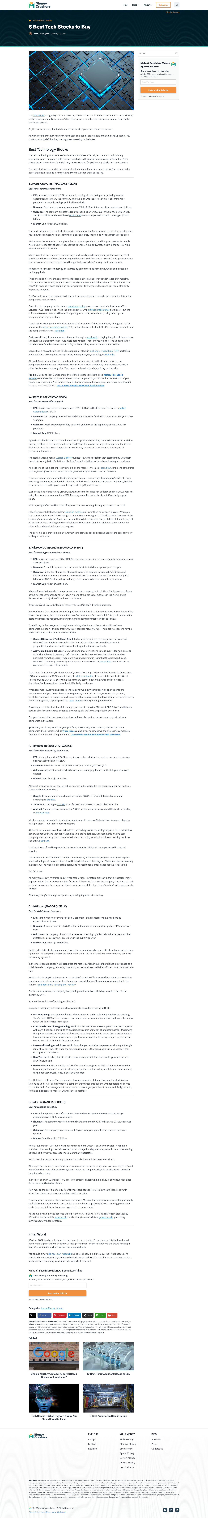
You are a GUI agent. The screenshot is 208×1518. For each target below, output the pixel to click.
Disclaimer (61, 1512)
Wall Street (75, 215)
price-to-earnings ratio (55, 327)
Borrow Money (127, 1457)
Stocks (49, 21)
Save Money (126, 1448)
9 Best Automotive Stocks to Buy (108, 1416)
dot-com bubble (84, 676)
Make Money (126, 1439)
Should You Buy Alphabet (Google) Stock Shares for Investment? (54, 1375)
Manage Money (128, 1444)
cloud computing (77, 306)
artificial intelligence (99, 309)
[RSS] (177, 1510)
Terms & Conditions (48, 1512)
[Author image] (30, 33)
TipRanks (110, 354)
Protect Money (127, 1462)
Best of (91, 1444)
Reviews (92, 1448)
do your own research (59, 1253)
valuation (60, 330)
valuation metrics (73, 511)
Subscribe (163, 4)
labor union (75, 700)
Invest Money (38, 21)
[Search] (176, 53)
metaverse (105, 661)
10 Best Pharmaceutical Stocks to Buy (108, 1374)
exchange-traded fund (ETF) (104, 350)
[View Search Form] (176, 4)
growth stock (106, 1217)
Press (154, 1444)
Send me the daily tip (58, 1293)
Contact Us (157, 1448)
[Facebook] (165, 1510)
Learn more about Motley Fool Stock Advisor (80, 385)
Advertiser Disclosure (172, 12)
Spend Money (127, 1453)
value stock (60, 1217)
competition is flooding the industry (57, 984)
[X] (171, 1510)
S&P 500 (44, 840)
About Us (156, 1439)
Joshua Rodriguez (41, 33)
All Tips (92, 1439)
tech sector (38, 115)
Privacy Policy (34, 1512)
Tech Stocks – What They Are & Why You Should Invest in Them (54, 1417)
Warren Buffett (63, 457)
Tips (125, 4)
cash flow (105, 467)
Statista (51, 799)
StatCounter (42, 812)
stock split (92, 337)
